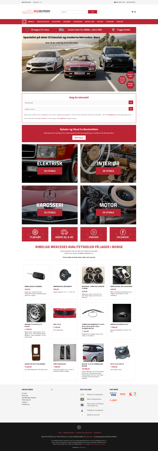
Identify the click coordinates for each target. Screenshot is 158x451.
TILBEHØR (110, 22)
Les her (43, 118)
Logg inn (25, 402)
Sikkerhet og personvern (84, 433)
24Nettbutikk (82, 447)
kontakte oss (111, 115)
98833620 (89, 437)
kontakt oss (62, 118)
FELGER (100, 22)
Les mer (84, 444)
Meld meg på (79, 138)
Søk (93, 12)
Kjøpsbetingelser (68, 433)
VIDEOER (120, 22)
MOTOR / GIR (89, 22)
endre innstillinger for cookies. (97, 444)
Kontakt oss (25, 404)
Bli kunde (25, 395)
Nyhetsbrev (97, 433)
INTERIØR (66, 22)
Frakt (60, 433)
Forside (24, 393)
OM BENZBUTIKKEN (29, 398)
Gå (131, 102)
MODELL (31, 22)
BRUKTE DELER (43, 22)
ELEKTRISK (56, 22)
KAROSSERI (77, 22)
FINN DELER (26, 400)
